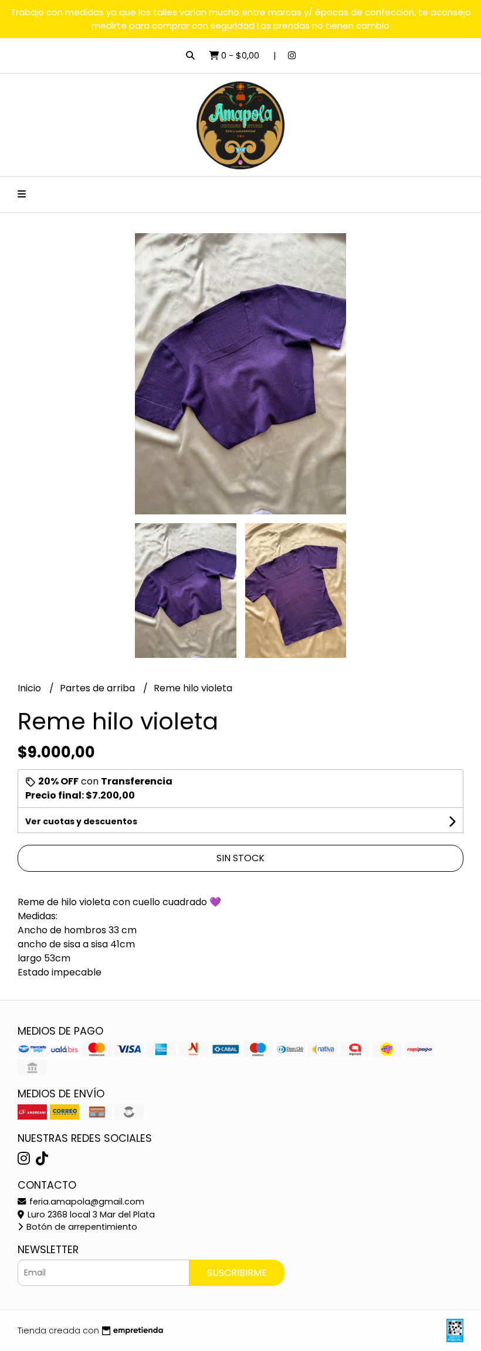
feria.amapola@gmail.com (85, 1201)
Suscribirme (237, 1273)
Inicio (30, 688)
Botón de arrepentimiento (80, 1227)
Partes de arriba (98, 688)
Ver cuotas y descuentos (81, 821)
